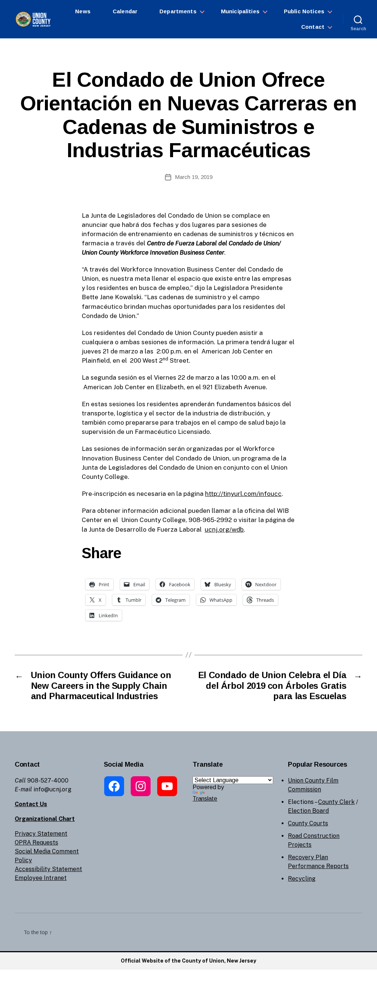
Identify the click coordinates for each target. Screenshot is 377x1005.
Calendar (125, 11)
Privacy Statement (41, 833)
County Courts (308, 823)
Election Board (308, 810)
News (83, 11)
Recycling (302, 878)
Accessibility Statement (48, 869)
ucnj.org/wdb (224, 529)
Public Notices (304, 11)
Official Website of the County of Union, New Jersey (188, 961)
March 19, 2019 (193, 177)
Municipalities (240, 11)
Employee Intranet (41, 877)
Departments (178, 11)
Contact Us (31, 804)
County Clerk (336, 801)
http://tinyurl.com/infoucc (243, 493)
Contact (312, 27)
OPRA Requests (36, 842)
